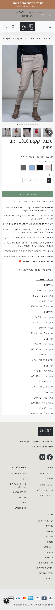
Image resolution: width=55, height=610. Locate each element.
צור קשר (22, 497)
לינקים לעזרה (19, 467)
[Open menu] (50, 27)
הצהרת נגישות (19, 492)
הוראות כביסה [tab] (24, 201)
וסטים (50, 552)
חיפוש (50, 478)
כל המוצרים (20, 507)
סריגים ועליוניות (45, 562)
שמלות (49, 536)
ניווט (50, 467)
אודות (23, 502)
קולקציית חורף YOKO (38, 38)
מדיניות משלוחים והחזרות (18, 485)
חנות (50, 514)
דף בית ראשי (46, 473)
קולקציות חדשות (45, 520)
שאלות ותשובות (18, 473)
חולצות (49, 525)
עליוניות (49, 557)
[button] (6, 132)
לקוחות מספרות (45, 495)
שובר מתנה (45, 484)
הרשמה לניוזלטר (45, 490)
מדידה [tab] (13, 201)
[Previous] (43, 14)
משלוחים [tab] (36, 201)
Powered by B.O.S (24, 604)
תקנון (23, 478)
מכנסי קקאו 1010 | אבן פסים (14, 38)
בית (50, 38)
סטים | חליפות (46, 573)
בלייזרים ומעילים (45, 567)
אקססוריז (48, 578)
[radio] (48, 167)
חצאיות (49, 541)
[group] (27, 15)
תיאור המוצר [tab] (47, 201)
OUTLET (48, 546)
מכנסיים (49, 531)
